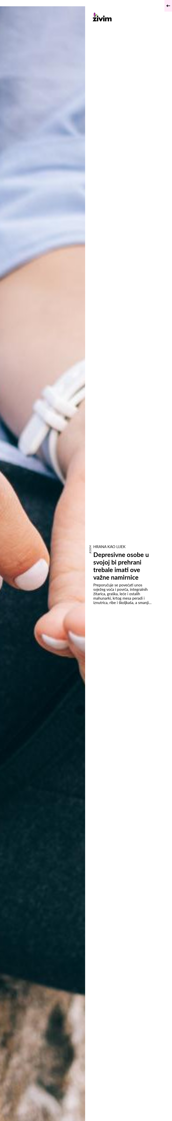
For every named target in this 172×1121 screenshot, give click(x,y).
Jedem (90, 549)
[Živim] (123, 16)
